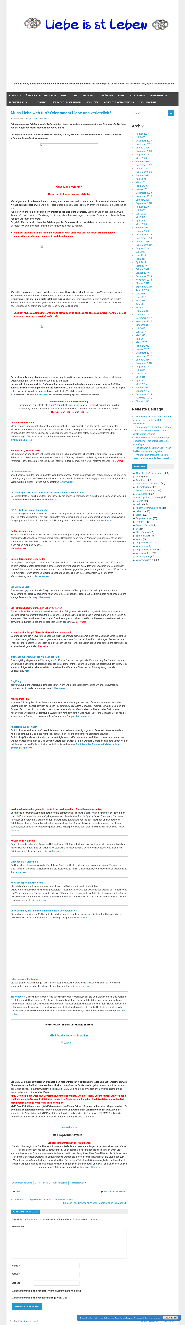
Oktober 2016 (142, 359)
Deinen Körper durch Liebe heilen (28, 559)
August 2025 (142, 154)
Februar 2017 (142, 345)
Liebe (63, 95)
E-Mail (16, 1274)
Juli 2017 (140, 328)
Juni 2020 (141, 213)
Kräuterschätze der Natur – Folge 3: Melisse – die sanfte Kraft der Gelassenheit (152, 420)
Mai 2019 (140, 259)
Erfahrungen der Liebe (22, 1183)
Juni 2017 (141, 332)
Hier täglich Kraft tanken (66, 102)
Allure (13, 395)
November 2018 (144, 279)
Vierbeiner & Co (143, 553)
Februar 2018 (142, 311)
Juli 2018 (140, 293)
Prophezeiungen (18, 102)
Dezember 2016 (144, 352)
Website (16, 1283)
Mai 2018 (140, 300)
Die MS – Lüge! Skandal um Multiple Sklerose (69, 1024)
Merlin (36, 1321)
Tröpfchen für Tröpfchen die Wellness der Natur (35, 657)
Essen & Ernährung (145, 490)
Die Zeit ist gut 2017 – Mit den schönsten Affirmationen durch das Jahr (47, 492)
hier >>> (54, 499)
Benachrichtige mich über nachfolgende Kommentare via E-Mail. (48, 1290)
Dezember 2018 (144, 276)
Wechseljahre (137, 95)
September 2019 (144, 245)
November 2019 (144, 238)
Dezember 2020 (144, 192)
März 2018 (141, 307)
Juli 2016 (140, 370)
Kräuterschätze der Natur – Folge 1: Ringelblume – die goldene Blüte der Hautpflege (152, 441)
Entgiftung (16, 681)
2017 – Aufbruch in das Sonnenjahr (29, 510)
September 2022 (144, 172)
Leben (74, 95)
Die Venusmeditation (22, 471)
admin (45, 118)
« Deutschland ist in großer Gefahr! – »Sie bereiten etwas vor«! (42, 1199)
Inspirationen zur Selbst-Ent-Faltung (69, 401)
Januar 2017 (142, 349)
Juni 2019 (141, 255)
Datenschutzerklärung (147, 1321)
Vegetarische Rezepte (147, 549)
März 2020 (141, 224)
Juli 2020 (140, 210)
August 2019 (142, 248)
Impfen (139, 501)
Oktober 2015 (142, 401)
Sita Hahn (43, 395)
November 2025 (144, 144)
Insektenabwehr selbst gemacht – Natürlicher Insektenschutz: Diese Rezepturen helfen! (56, 809)
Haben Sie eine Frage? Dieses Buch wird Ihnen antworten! (41, 632)
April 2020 (141, 220)
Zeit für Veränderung (22, 531)
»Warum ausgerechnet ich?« (25, 450)
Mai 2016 (140, 377)
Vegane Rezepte (144, 542)
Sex (138, 528)
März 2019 (141, 265)
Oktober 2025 (142, 147)
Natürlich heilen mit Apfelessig (27, 882)
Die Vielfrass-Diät (20, 587)
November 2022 (144, 165)
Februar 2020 (142, 227)
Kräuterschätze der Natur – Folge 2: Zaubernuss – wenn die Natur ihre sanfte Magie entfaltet (152, 430)
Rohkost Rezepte (144, 525)
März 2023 (141, 158)
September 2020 (144, 203)
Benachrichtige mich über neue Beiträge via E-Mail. (41, 1297)
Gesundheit (89, 95)
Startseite (15, 95)
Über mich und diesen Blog (41, 95)
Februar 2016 (142, 387)
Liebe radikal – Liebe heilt (24, 861)
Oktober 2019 (142, 241)
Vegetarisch (142, 546)
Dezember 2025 (144, 140)
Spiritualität (39, 102)
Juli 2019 (140, 252)
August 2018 (142, 290)
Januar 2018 (142, 314)
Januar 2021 (142, 189)
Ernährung (107, 95)
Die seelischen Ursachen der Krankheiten (69, 1142)
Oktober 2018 (142, 283)
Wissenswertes (158, 95)
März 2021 (141, 182)
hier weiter (44, 597)
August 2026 (142, 133)
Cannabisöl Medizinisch (148, 483)
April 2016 (141, 380)
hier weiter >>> (120, 461)
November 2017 (144, 321)
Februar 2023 (142, 161)
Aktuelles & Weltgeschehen (119, 102)
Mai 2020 (140, 217)
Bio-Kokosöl (17, 996)
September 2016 (144, 363)
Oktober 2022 (142, 168)
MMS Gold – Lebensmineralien (69, 1035)
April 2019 (141, 262)
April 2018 (141, 304)
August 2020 (142, 206)
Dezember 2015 (144, 394)
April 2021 (141, 179)
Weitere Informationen (151, 1318)
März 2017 (141, 342)
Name (16, 1265)
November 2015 (144, 398)
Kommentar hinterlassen (115, 1191)
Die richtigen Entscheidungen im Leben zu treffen (36, 608)
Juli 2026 (140, 137)
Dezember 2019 (144, 234)
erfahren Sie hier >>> (21, 440)
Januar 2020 (142, 231)
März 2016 (141, 384)
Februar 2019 (142, 269)
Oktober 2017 (142, 325)
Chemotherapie (143, 487)
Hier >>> (55, 412)
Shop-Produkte (147, 102)
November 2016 (144, 356)
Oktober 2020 (142, 199)
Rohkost (140, 521)
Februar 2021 (142, 186)
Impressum (168, 1321)
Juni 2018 (141, 297)
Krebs (121, 95)
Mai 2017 (140, 335)
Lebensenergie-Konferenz (24, 979)
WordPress (24, 1321)
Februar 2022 (142, 175)
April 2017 (141, 338)
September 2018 (144, 286)
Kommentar (19, 1226)
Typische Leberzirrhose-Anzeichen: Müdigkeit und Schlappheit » (95, 1203)
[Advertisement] (94, 58)
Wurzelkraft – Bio (20, 699)
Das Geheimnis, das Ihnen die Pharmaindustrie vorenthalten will (44, 910)
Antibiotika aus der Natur (24, 727)
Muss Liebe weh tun (79, 1183)
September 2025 (144, 151)
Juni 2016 (141, 373)
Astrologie (141, 480)
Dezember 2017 (144, 318)
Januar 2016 (142, 391)
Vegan (139, 539)
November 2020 (144, 196)
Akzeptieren (170, 1317)
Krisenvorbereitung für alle (149, 508)
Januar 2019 (142, 272)
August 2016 (142, 366)
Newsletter (92, 102)
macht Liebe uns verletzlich (55, 1183)
